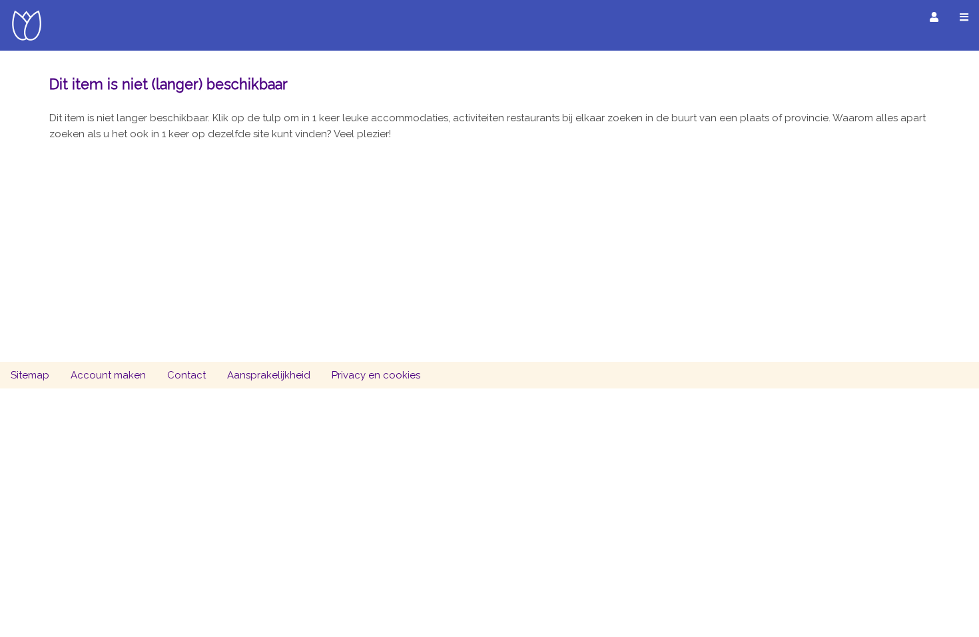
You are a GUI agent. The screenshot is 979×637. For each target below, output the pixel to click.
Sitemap (30, 375)
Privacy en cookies (376, 375)
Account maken (108, 375)
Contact (186, 375)
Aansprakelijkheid (268, 375)
